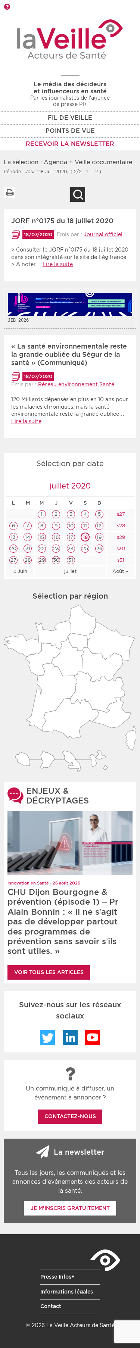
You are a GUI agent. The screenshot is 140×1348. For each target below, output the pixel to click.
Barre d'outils (7, 7)
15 (41, 537)
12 (99, 525)
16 (56, 537)
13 (13, 537)
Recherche (77, 194)
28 (28, 560)
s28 (120, 525)
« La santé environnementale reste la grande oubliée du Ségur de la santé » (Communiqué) (69, 354)
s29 (120, 537)
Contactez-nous (70, 1116)
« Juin (20, 571)
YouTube (92, 1037)
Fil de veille (70, 117)
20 (13, 548)
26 (99, 548)
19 (99, 537)
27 (13, 560)
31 (70, 560)
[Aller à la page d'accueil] (70, 39)
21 (27, 548)
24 (71, 548)
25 (85, 548)
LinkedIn (70, 1037)
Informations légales (66, 1292)
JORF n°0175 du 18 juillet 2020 (62, 221)
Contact (50, 1306)
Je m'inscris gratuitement (70, 1208)
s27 (120, 514)
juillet (70, 571)
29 (42, 560)
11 (85, 525)
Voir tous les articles (49, 972)
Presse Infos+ (57, 1277)
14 (27, 537)
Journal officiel (103, 234)
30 (56, 560)
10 (71, 525)
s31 (120, 560)
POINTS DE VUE (70, 130)
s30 (120, 548)
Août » (120, 571)
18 (85, 537)
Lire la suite (58, 264)
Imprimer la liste (9, 192)
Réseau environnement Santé (76, 384)
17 (70, 537)
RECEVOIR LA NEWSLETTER (70, 143)
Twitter (47, 1037)
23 (56, 548)
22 (42, 548)
